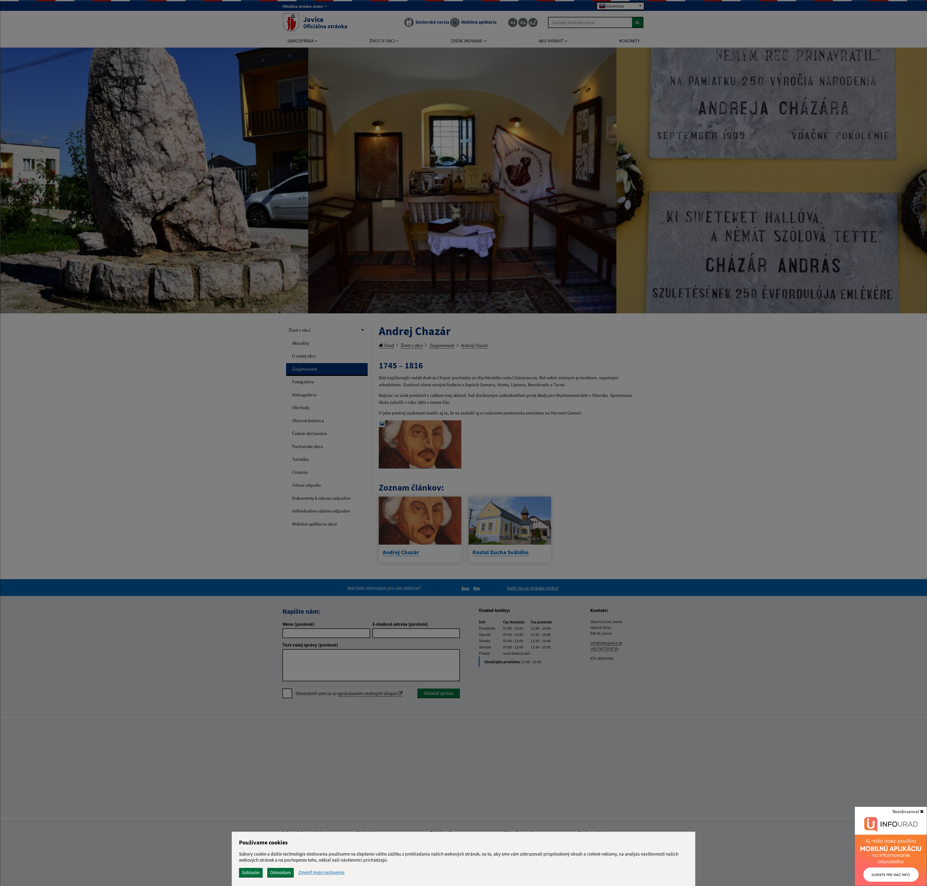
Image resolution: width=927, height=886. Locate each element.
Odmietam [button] (280, 872)
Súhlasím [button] (251, 872)
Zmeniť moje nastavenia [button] (321, 872)
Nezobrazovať (906, 811)
